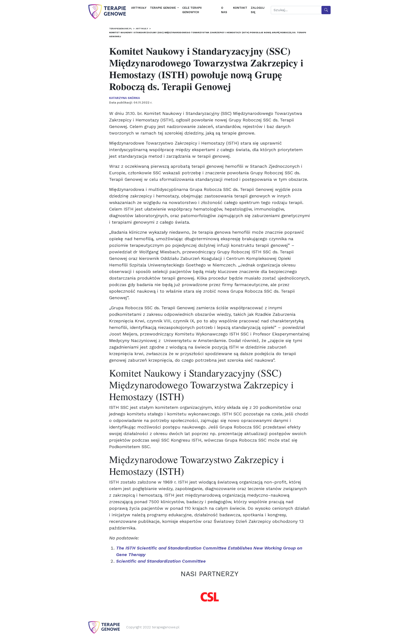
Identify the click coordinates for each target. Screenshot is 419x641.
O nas (224, 10)
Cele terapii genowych (192, 10)
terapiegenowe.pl (120, 28)
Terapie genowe (163, 7)
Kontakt (240, 7)
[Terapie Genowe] (107, 11)
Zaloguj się (257, 10)
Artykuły (138, 7)
